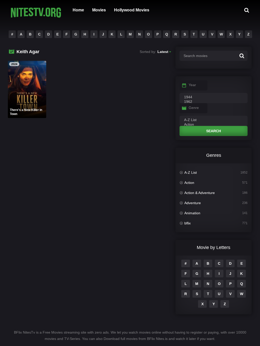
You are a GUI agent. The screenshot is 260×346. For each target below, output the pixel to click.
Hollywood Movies (131, 10)
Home (78, 10)
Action (189, 183)
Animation (192, 213)
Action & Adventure (199, 193)
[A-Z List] (213, 120)
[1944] (213, 97)
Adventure (192, 203)
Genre (194, 108)
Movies (99, 10)
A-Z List (190, 172)
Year (192, 85)
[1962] (213, 102)
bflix (187, 223)
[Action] (213, 124)
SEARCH (213, 131)
